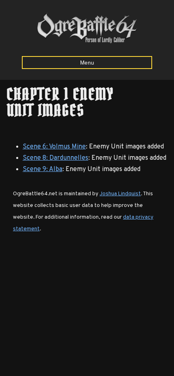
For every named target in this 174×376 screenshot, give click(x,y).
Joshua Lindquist (120, 193)
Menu (87, 63)
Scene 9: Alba (42, 169)
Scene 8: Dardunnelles (55, 158)
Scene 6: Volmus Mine (54, 147)
